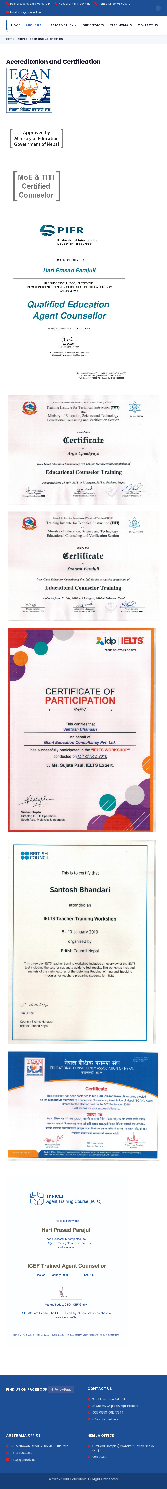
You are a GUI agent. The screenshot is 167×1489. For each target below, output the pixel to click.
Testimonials (121, 25)
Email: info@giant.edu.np (26, 12)
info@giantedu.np (23, 1460)
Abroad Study (63, 25)
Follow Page (62, 1390)
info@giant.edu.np (105, 1419)
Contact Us (148, 25)
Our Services (93, 25)
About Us (35, 25)
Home (15, 25)
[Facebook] (158, 8)
